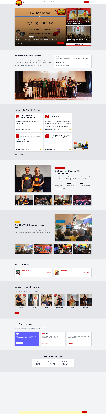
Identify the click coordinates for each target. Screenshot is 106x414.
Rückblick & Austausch (67, 188)
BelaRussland (85, 307)
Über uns (17, 312)
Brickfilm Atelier (59, 307)
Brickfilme (53, 1)
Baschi (46, 307)
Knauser (72, 307)
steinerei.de (59, 188)
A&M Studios (20, 307)
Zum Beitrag (61, 43)
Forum (46, 1)
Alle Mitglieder (23, 312)
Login (82, 1)
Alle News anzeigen (79, 44)
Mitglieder (60, 1)
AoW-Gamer (22, 43)
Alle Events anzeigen (19, 154)
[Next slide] (90, 200)
